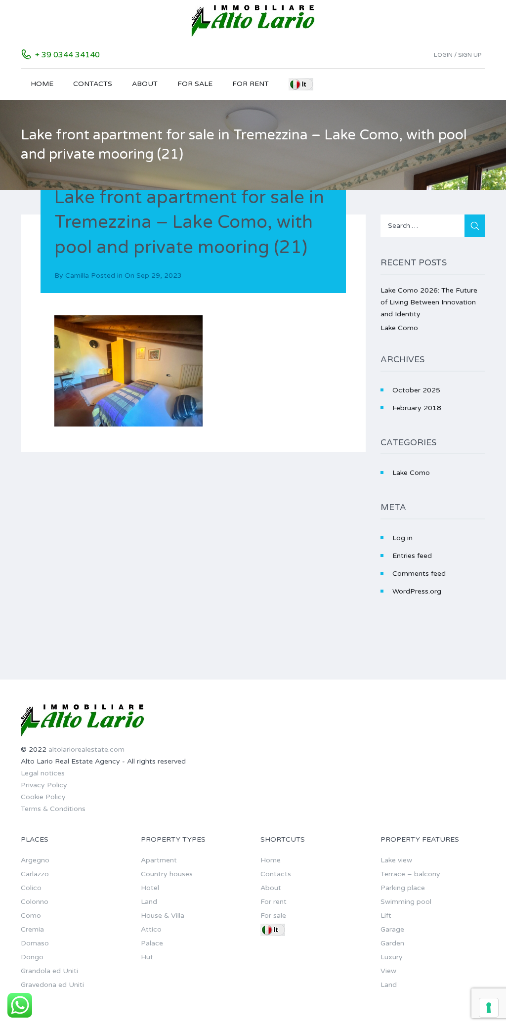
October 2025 (416, 390)
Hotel (150, 888)
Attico (151, 929)
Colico (31, 888)
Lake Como (399, 328)
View (388, 971)
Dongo (32, 957)
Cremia (32, 929)
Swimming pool (405, 901)
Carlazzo (35, 874)
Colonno (34, 901)
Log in (402, 538)
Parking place (402, 888)
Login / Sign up (457, 54)
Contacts (92, 84)
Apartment (159, 860)
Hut (147, 957)
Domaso (35, 943)
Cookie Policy (43, 797)
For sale (194, 84)
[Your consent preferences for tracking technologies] (488, 1007)
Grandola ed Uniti (49, 971)
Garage (392, 929)
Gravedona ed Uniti (52, 985)
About (145, 84)
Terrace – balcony (410, 874)
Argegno (35, 860)
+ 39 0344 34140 (67, 55)
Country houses (167, 874)
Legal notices (43, 773)
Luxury (391, 957)
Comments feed (419, 573)
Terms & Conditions (53, 809)
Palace (152, 943)
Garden (392, 943)
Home (42, 84)
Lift (385, 915)
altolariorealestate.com (86, 749)
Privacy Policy (44, 785)
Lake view (396, 860)
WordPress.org (416, 591)
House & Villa (162, 915)
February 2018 (416, 408)
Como (31, 915)
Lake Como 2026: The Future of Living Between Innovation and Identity (428, 302)
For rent (250, 84)
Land (149, 901)
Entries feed (412, 556)
